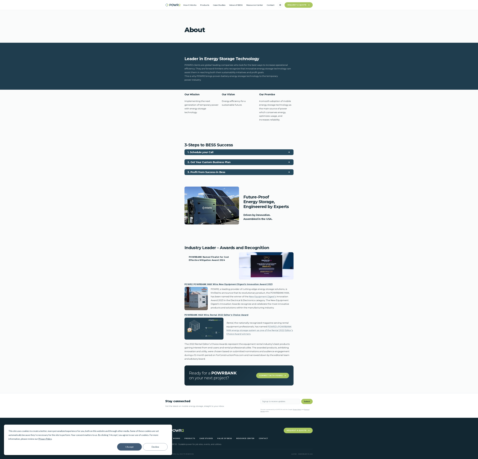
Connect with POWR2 (271, 375)
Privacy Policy (45, 438)
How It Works (189, 5)
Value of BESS (236, 5)
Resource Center (254, 5)
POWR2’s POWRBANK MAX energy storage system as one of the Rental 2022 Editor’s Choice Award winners (259, 330)
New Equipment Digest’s (262, 296)
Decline (155, 446)
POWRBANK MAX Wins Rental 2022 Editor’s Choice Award (216, 315)
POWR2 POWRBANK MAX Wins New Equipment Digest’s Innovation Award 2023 (228, 284)
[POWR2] (172, 5)
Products (204, 5)
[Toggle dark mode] (280, 5)
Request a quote (297, 5)
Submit (307, 401)
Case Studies (219, 5)
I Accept (129, 446)
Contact (270, 5)
